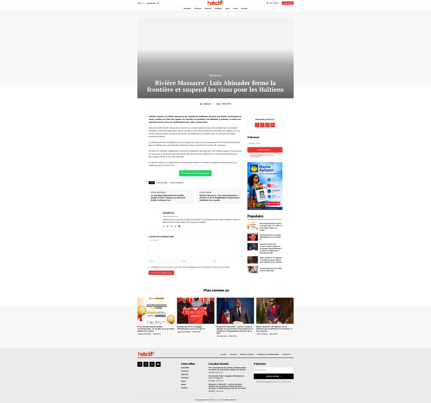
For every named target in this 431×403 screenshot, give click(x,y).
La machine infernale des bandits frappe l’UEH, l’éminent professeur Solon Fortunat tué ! (168, 197)
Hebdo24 (207, 104)
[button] (153, 3)
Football (212, 381)
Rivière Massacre (177, 183)
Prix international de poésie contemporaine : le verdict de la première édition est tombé (271, 226)
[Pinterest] (267, 125)
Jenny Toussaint (262, 334)
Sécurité (212, 391)
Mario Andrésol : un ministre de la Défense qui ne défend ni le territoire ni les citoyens (271, 260)
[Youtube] (179, 226)
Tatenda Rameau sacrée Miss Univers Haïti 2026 (271, 269)
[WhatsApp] (272, 125)
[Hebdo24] (154, 219)
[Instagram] (167, 226)
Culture (211, 372)
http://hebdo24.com (170, 216)
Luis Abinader (162, 183)
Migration (215, 76)
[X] (175, 226)
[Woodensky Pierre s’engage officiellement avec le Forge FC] (252, 237)
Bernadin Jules (222, 336)
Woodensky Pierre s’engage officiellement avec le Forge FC (270, 237)
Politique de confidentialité (281, 382)
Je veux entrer (263, 150)
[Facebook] (163, 226)
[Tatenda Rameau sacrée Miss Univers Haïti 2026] (252, 269)
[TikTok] (171, 226)
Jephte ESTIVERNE (144, 334)
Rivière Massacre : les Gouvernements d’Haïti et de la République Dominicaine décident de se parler (219, 197)
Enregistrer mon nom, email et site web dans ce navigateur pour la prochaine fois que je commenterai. (190, 267)
